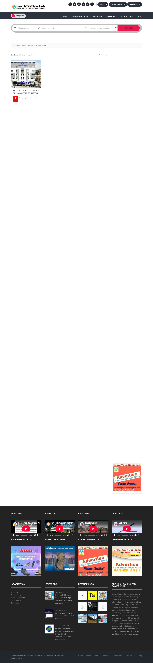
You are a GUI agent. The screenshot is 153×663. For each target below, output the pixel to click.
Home (65, 16)
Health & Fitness (33, 98)
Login (102, 4)
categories (19, 16)
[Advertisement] (127, 86)
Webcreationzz (16, 658)
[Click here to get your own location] (115, 28)
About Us (97, 16)
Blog (140, 16)
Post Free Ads (127, 16)
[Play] (14, 535)
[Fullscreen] (38, 535)
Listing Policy (16, 600)
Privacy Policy (16, 595)
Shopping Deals (79, 16)
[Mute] (35, 535)
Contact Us (111, 16)
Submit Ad (133, 4)
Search (129, 28)
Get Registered (116, 4)
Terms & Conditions (18, 597)
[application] (26, 528)
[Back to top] (146, 649)
